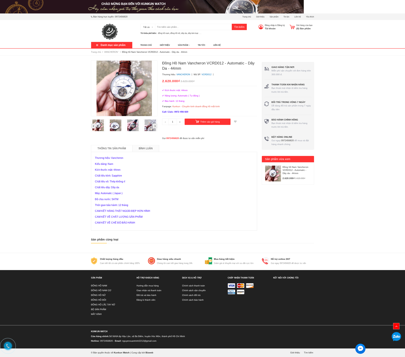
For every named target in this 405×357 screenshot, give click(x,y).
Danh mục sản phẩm (113, 45)
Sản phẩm (274, 17)
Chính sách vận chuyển (194, 290)
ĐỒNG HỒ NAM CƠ (101, 290)
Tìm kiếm (239, 27)
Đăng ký (281, 25)
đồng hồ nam (163, 33)
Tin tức (286, 17)
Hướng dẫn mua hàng (148, 285)
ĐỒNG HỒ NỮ (98, 295)
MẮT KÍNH (96, 314)
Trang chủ (246, 17)
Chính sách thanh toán (193, 285)
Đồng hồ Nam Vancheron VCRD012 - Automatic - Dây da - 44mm (295, 170)
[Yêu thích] (235, 122)
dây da (184, 33)
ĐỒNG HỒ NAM (99, 285)
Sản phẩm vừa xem (277, 159)
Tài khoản (270, 28)
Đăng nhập (270, 25)
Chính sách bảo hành (193, 300)
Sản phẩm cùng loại (104, 239)
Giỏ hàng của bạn (304, 25)
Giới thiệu (260, 17)
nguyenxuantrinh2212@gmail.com (139, 341)
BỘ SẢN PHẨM (98, 309)
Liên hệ (297, 17)
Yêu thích (310, 17)
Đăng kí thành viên (146, 300)
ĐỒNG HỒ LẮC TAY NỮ (103, 304)
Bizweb (149, 352)
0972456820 (121, 16)
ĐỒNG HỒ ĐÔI (98, 300)
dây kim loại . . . (194, 33)
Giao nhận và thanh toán (149, 290)
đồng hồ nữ (175, 33)
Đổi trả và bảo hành (146, 295)
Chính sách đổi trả (191, 295)
